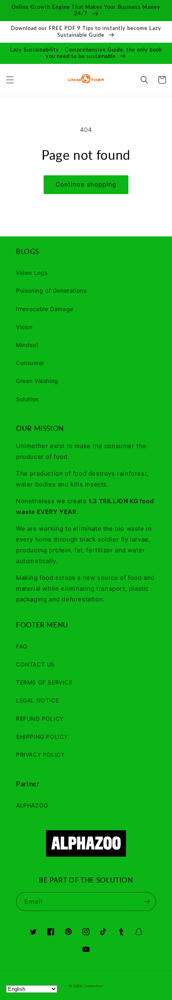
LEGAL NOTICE (37, 700)
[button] (10, 80)
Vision (24, 326)
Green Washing (37, 380)
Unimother (93, 986)
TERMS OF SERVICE (44, 682)
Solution (27, 399)
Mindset (27, 344)
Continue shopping (86, 184)
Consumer (30, 362)
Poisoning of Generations (51, 290)
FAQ (22, 646)
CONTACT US (35, 664)
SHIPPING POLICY (42, 736)
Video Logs (32, 272)
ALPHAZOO (32, 805)
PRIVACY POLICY (40, 754)
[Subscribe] (147, 901)
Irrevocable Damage (45, 309)
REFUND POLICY (40, 718)
